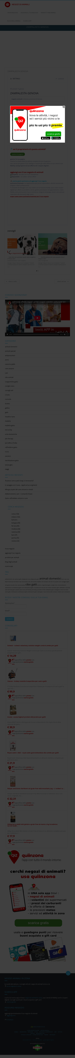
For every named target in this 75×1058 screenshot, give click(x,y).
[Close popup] (63, 106)
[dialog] (37, 124)
